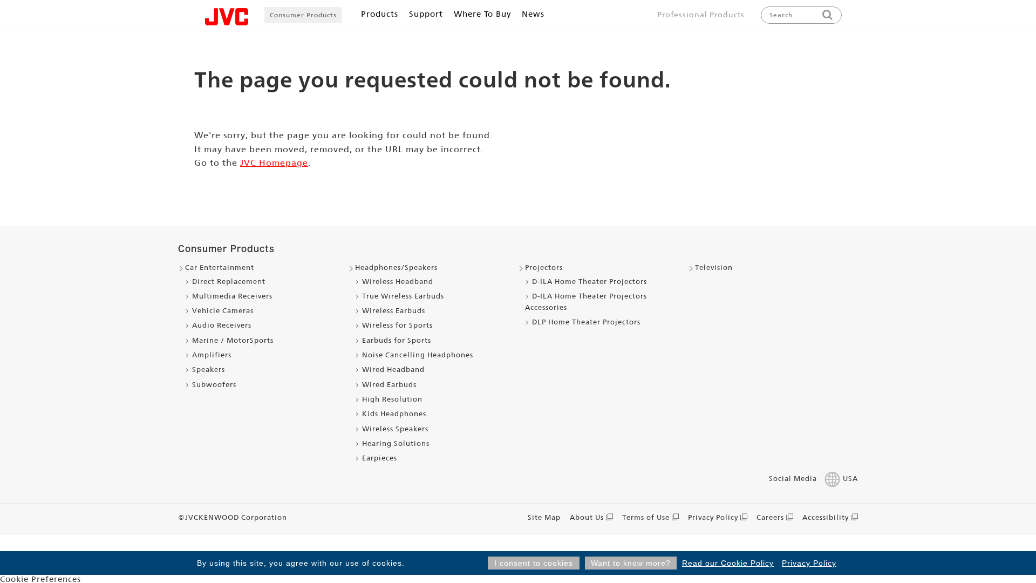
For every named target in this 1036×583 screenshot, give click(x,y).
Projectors (544, 267)
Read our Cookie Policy (728, 563)
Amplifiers (211, 355)
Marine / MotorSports (233, 340)
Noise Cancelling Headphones (417, 355)
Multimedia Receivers (232, 296)
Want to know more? (631, 563)
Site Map (544, 517)
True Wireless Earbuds (403, 296)
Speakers (208, 369)
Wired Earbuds (389, 385)
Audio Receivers (221, 325)
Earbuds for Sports (396, 340)
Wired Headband (393, 369)
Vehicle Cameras (223, 311)
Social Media (793, 478)
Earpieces (379, 458)
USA (850, 478)
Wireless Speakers (395, 429)
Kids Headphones (394, 414)
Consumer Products (303, 15)
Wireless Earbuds (393, 311)
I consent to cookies (533, 563)
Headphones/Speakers (396, 267)
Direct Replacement (228, 281)
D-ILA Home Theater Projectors (589, 281)
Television (714, 267)
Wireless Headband (397, 281)
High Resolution (392, 399)
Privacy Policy (809, 563)
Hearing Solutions (396, 443)
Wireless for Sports (397, 325)
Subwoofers (214, 385)
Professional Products (701, 14)
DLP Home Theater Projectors (586, 322)
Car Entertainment (219, 267)
